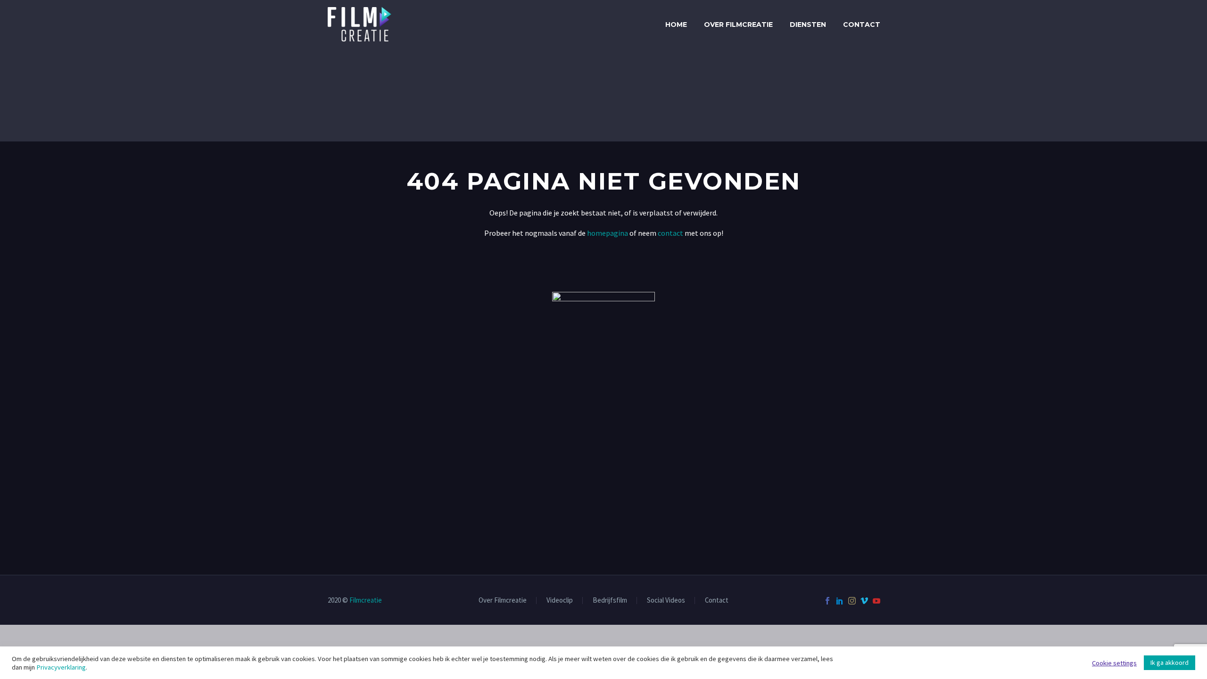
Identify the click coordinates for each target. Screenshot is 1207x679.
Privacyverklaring (61, 667)
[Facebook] (827, 600)
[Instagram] (852, 600)
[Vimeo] (864, 600)
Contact (861, 24)
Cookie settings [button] (1114, 663)
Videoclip (559, 600)
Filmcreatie (365, 600)
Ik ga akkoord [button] (1169, 662)
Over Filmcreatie (738, 24)
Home (676, 24)
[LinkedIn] (839, 600)
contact (669, 233)
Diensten (808, 24)
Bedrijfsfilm (610, 600)
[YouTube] (876, 600)
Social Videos (666, 600)
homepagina (607, 233)
